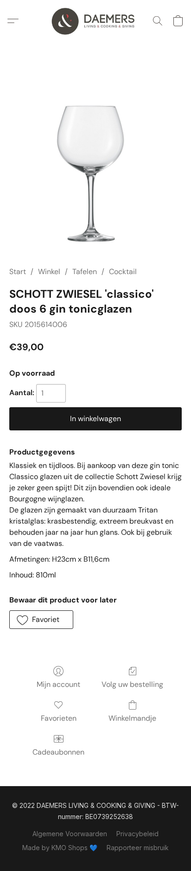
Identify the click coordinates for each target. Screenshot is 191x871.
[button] (95, 21)
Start (17, 271)
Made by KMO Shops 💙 (59, 848)
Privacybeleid (137, 834)
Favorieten (58, 718)
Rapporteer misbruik (138, 848)
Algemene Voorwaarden (69, 834)
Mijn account (58, 684)
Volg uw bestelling (132, 684)
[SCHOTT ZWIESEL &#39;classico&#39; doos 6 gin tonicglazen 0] (95, 165)
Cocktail (123, 271)
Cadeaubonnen (58, 752)
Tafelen (84, 271)
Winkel (49, 271)
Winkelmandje (132, 718)
